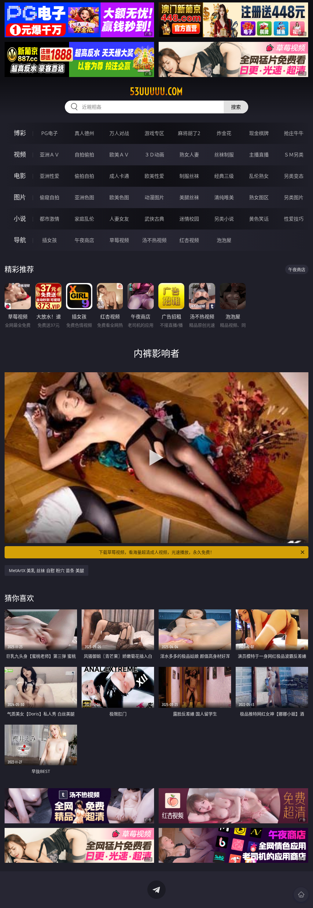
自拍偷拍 (84, 154)
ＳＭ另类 (294, 154)
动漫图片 (154, 197)
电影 (20, 176)
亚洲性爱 (49, 176)
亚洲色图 (84, 197)
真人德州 (84, 133)
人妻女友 (119, 218)
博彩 (20, 133)
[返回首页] (301, 894)
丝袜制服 (224, 154)
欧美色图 (119, 197)
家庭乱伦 (84, 218)
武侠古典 (154, 218)
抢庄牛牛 (294, 133)
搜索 (236, 107)
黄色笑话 (259, 218)
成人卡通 (119, 176)
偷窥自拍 (49, 197)
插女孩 (49, 240)
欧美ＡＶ (119, 154)
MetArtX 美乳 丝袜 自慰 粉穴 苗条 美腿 (46, 570)
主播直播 (259, 154)
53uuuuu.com (156, 91)
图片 (20, 197)
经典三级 (224, 176)
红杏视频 (189, 240)
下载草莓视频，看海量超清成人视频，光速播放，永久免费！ (156, 552)
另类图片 (294, 197)
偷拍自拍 (84, 176)
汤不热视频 (154, 240)
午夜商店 (84, 240)
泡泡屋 (224, 240)
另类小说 (224, 218)
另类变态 (294, 176)
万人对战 (119, 133)
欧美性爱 (154, 176)
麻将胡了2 (189, 133)
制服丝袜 (189, 176)
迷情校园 (189, 218)
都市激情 (49, 218)
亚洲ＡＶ (49, 154)
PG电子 (49, 133)
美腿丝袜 (189, 197)
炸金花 (224, 133)
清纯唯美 (224, 197)
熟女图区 (259, 197)
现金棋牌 (259, 133)
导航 (20, 240)
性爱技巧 (294, 218)
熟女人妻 (189, 154)
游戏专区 (154, 133)
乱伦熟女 (259, 176)
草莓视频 (119, 240)
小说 (20, 219)
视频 (20, 154)
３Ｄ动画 (154, 154)
